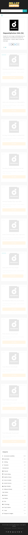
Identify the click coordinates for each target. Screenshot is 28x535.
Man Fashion (5, 492)
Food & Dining (7, 474)
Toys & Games (7, 507)
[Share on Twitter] (12, 44)
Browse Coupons (7, 528)
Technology (6, 504)
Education (6, 465)
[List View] (5, 47)
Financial (6, 471)
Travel (5, 510)
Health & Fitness (7, 477)
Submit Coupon (20, 528)
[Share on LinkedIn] (15, 44)
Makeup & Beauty (8, 489)
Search (24, 10)
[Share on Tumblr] (18, 44)
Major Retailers (7, 486)
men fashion (5, 498)
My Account (14, 528)
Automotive (6, 459)
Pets (5, 501)
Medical (5, 495)
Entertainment (5, 468)
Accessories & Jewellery (9, 456)
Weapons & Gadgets (8, 513)
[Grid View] (3, 47)
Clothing (6, 462)
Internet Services (7, 483)
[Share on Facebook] (10, 44)
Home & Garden (7, 480)
